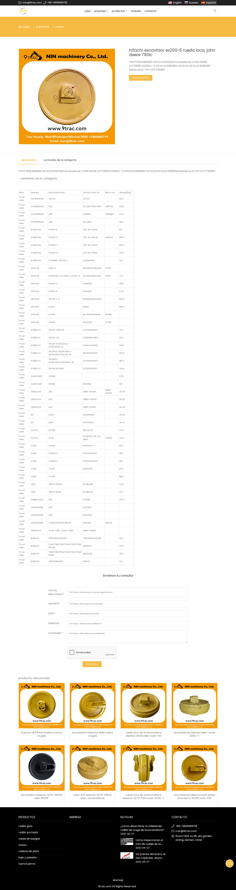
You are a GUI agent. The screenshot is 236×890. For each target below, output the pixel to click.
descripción (29, 160)
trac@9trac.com (32, 2)
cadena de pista (28, 851)
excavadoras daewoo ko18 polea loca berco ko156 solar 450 (194, 796)
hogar (26, 27)
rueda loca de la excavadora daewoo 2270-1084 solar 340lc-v (143, 796)
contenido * (55, 633)
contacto (150, 11)
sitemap (118, 880)
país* (51, 613)
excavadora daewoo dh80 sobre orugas (92, 734)
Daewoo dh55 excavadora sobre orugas (41, 734)
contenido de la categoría (60, 160)
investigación (140, 77)
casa (87, 11)
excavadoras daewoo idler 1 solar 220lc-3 (194, 734)
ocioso (59, 27)
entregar (92, 664)
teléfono (53, 623)
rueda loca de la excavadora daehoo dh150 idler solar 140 (144, 734)
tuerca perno (26, 864)
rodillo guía (25, 826)
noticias (136, 11)
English (177, 3)
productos (118, 11)
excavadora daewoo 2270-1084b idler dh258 (41, 796)
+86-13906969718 (57, 2)
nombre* (54, 603)
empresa (100, 11)
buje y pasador (27, 857)
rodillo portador (28, 832)
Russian (193, 3)
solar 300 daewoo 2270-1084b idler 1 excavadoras (93, 796)
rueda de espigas (29, 838)
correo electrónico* (56, 592)
